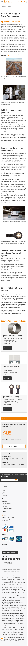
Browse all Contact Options (8, 517)
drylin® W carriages (8, 181)
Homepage (4, 6)
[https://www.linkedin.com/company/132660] (9, 559)
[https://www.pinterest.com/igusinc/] (19, 559)
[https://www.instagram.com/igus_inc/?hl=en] (6, 559)
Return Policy (5, 520)
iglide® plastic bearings (7, 119)
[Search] (18, 2)
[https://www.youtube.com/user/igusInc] (11, 559)
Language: (8, 562)
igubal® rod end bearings (7, 262)
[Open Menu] (2, 2)
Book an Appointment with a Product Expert (13, 464)
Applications (10, 6)
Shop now (6, 348)
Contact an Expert (13, 446)
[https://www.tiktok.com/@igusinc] (17, 559)
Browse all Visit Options (7, 519)
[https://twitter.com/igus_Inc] (14, 559)
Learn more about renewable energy (10, 54)
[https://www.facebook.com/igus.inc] (3, 559)
